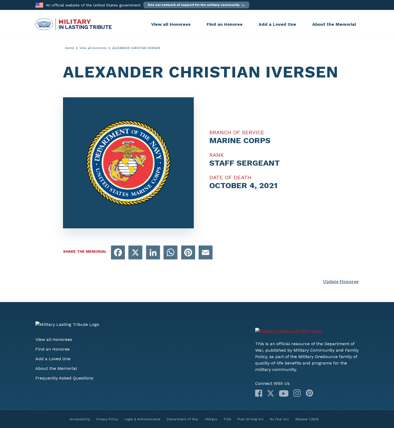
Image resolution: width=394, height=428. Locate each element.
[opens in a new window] (118, 252)
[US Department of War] (288, 331)
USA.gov (211, 419)
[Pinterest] (309, 393)
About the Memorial (334, 24)
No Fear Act (279, 419)
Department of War (182, 419)
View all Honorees (171, 24)
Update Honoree (341, 281)
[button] (196, 5)
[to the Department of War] (39, 4)
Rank (216, 155)
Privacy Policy (107, 419)
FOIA (227, 419)
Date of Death (230, 177)
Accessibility (80, 419)
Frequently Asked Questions (64, 378)
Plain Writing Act (250, 419)
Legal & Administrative (142, 419)
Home (69, 48)
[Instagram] (297, 393)
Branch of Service (236, 132)
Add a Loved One (277, 24)
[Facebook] (258, 393)
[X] (270, 393)
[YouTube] (283, 393)
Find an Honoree (225, 24)
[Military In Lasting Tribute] (91, 24)
